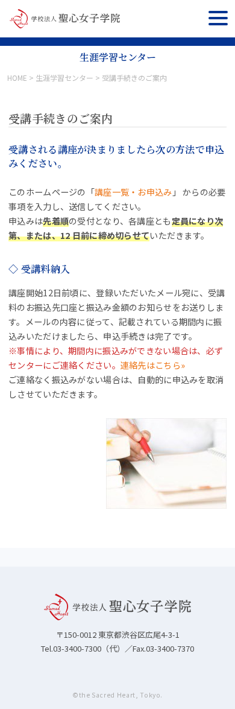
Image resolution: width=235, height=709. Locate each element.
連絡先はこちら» (153, 365)
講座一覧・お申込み (133, 192)
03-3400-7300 (77, 648)
